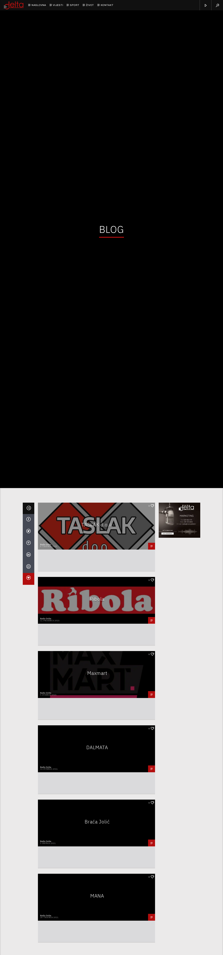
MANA (97, 936)
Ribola (97, 639)
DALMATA (97, 788)
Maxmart (97, 714)
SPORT (74, 5)
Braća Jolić (97, 862)
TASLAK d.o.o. (97, 565)
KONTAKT (107, 5)
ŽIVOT (90, 5)
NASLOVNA (39, 5)
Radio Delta (45, 585)
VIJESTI (58, 5)
